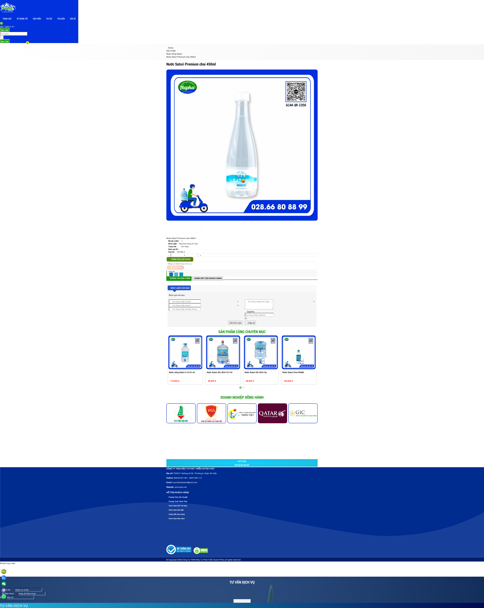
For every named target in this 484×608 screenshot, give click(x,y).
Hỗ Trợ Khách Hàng (177, 492)
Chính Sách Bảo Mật (176, 510)
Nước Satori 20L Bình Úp (256, 372)
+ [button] (200, 255)
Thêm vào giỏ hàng (181, 259)
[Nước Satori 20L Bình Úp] (261, 352)
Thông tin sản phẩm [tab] (179, 278)
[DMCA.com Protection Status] (200, 553)
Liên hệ (73, 18)
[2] (303, 413)
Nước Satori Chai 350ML (293, 372)
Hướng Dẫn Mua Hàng (176, 514)
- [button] (168, 255)
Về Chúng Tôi (22, 18)
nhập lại (251, 322)
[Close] (0, 566)
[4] (211, 413)
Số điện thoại (9, 593)
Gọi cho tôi (176, 267)
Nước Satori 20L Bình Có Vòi (219, 372)
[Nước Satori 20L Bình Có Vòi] (223, 352)
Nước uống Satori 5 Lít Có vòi (182, 372)
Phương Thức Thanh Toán (177, 501)
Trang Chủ (7, 18)
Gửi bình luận (235, 322)
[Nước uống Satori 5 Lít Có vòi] (185, 352)
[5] (181, 413)
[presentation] (170, 362)
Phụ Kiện (61, 18)
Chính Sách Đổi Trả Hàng (177, 505)
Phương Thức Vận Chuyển (178, 497)
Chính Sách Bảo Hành (176, 518)
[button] (29, 24)
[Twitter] (176, 274)
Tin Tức (49, 18)
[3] (242, 413)
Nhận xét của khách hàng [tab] (208, 278)
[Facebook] (171, 274)
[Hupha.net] (8, 14)
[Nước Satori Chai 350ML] (299, 352)
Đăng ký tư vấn (243, 601)
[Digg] (181, 274)
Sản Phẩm (37, 18)
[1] (272, 413)
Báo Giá (4, 30)
